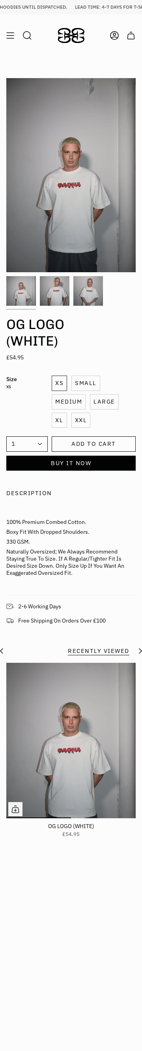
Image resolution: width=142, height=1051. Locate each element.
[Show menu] (10, 35)
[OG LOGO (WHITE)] (71, 740)
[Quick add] (15, 809)
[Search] (27, 35)
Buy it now (71, 463)
